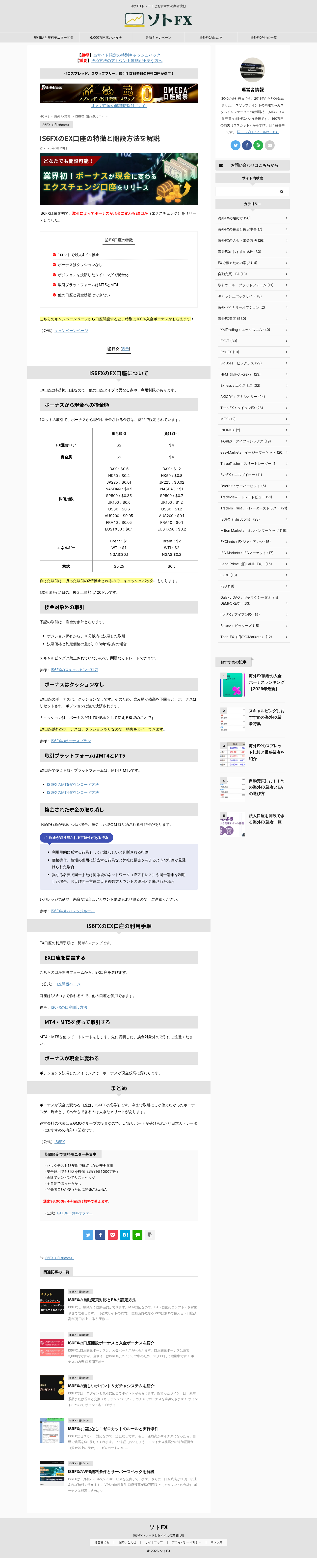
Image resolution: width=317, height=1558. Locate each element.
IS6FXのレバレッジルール (73, 911)
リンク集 (216, 1542)
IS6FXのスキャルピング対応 (74, 669)
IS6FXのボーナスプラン (71, 740)
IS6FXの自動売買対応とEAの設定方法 (102, 1299)
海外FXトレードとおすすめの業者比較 (158, 1535)
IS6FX (59, 1141)
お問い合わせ (127, 1542)
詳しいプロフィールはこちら (258, 132)
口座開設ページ (67, 984)
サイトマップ (154, 1542)
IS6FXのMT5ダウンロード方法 (73, 784)
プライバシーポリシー (187, 1542)
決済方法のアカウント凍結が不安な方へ (126, 60)
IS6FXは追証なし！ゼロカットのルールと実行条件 (113, 1428)
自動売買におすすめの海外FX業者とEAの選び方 (267, 787)
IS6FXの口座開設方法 (69, 1007)
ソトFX (158, 1527)
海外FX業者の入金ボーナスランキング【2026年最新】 (267, 682)
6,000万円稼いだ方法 (106, 37)
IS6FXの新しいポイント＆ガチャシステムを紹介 (111, 1385)
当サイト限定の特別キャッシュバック (126, 55)
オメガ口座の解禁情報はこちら (119, 105)
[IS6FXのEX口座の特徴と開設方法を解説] (125, 1235)
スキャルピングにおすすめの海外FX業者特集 (267, 717)
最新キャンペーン (158, 37)
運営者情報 (102, 1542)
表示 (125, 349)
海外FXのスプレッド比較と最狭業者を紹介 (267, 752)
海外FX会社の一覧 (263, 37)
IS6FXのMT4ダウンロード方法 (73, 792)
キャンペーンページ (71, 330)
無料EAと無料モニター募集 (53, 37)
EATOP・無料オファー (75, 1213)
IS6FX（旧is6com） (59, 1258)
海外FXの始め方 (211, 37)
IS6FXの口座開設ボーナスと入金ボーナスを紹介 (111, 1342)
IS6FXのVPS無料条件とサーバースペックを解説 (111, 1471)
